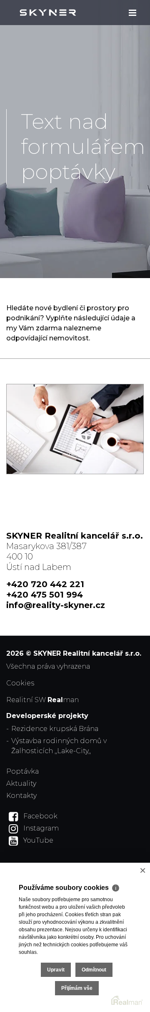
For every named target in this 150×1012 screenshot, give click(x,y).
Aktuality (21, 783)
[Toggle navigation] (132, 12)
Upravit (56, 970)
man (63, 700)
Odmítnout (94, 970)
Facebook (40, 816)
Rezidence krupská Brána (54, 729)
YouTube (38, 840)
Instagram (41, 828)
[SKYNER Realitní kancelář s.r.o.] (48, 12)
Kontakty (21, 796)
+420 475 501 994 (44, 595)
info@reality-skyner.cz (55, 605)
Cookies (20, 683)
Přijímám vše (76, 988)
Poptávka (22, 771)
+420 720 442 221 (45, 584)
